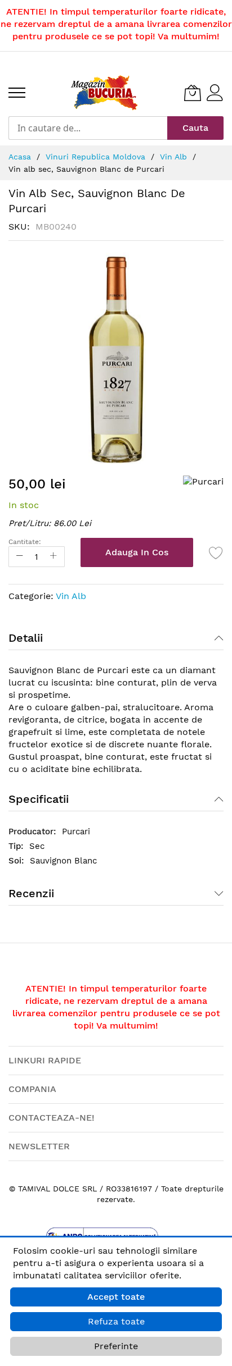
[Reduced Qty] (19, 556)
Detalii (25, 638)
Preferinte (116, 1346)
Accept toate (116, 1296)
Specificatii (38, 799)
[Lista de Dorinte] (216, 552)
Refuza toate (116, 1321)
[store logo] (104, 93)
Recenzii (31, 893)
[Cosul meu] (192, 92)
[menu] (16, 92)
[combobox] (87, 128)
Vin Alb (71, 596)
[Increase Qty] (53, 556)
